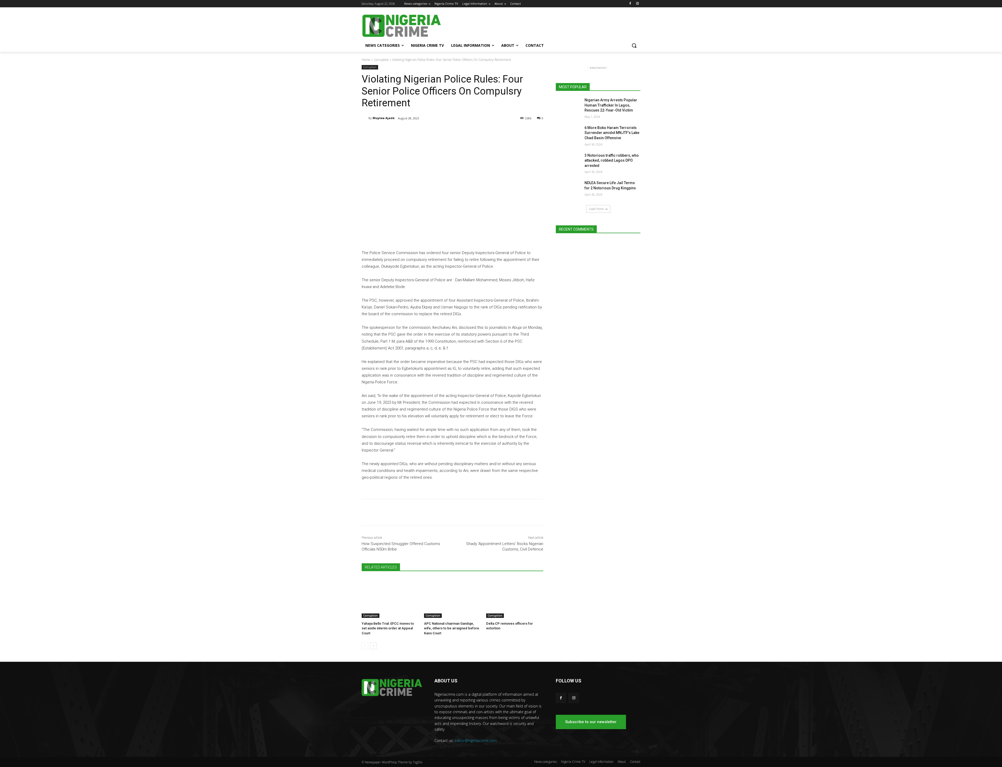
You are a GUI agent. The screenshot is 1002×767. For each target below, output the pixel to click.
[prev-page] (365, 645)
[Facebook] (630, 4)
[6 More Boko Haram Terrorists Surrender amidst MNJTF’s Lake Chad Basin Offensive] (568, 134)
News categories (545, 761)
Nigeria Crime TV (573, 761)
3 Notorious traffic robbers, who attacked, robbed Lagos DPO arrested (611, 160)
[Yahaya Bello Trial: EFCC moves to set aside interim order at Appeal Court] (390, 598)
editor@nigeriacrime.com (476, 740)
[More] (447, 131)
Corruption (381, 59)
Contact (635, 761)
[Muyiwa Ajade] (365, 118)
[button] (634, 45)
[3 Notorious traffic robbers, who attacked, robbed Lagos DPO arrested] (568, 162)
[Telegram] (411, 131)
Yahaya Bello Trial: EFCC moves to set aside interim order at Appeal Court (388, 628)
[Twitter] (423, 131)
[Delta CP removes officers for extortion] (514, 598)
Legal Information (601, 761)
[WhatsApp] (435, 131)
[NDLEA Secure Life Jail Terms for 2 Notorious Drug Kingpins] (568, 189)
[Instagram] (637, 4)
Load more (596, 209)
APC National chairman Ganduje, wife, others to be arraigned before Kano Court (451, 628)
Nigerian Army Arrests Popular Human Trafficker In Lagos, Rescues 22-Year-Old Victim (610, 105)
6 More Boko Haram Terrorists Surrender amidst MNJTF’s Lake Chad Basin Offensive (611, 133)
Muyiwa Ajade (384, 118)
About (622, 761)
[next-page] (373, 645)
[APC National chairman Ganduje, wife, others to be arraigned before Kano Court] (452, 598)
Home (366, 59)
